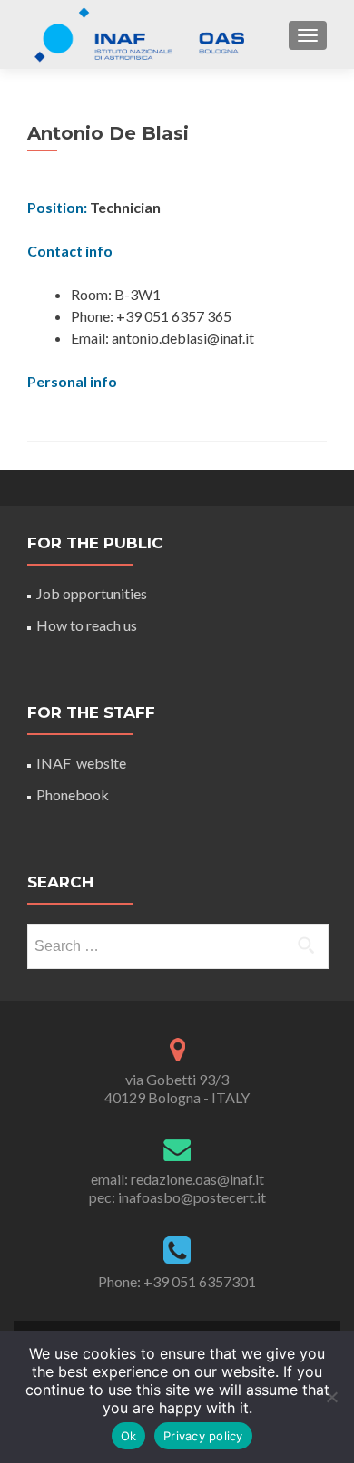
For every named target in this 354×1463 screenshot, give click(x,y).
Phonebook (72, 794)
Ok (129, 1436)
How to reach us (86, 625)
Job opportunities (91, 593)
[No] (331, 1397)
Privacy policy (203, 1436)
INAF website (81, 762)
